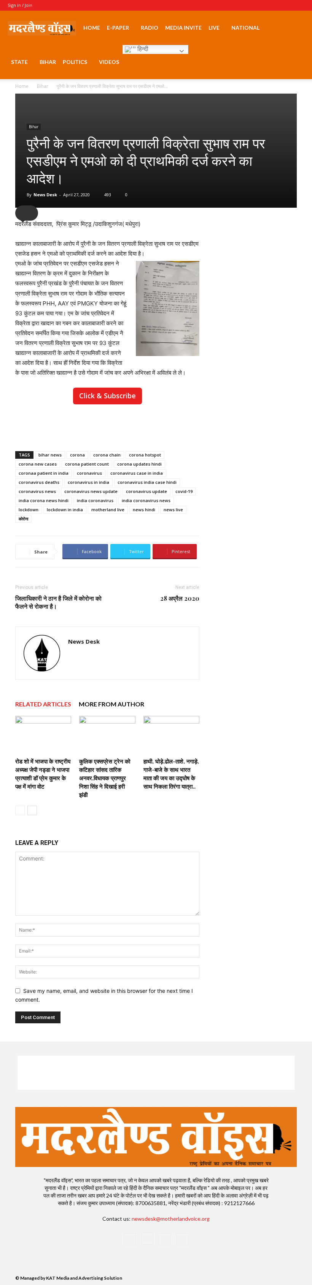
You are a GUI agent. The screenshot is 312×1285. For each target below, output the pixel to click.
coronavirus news (37, 491)
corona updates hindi (139, 464)
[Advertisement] (107, 425)
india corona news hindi (43, 500)
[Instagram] (273, 5)
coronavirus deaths (39, 482)
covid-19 (184, 491)
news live (173, 509)
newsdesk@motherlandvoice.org (171, 1218)
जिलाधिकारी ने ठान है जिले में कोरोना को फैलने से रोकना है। (58, 602)
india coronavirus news (146, 500)
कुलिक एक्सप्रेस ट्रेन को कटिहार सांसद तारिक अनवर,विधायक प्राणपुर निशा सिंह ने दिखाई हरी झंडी (104, 777)
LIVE (214, 27)
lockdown (28, 509)
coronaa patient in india (43, 473)
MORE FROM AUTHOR (111, 704)
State (19, 62)
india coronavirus (95, 500)
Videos (109, 62)
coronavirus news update (91, 491)
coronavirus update (146, 491)
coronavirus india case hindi (147, 482)
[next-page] (32, 810)
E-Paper (118, 27)
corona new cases (38, 464)
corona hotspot (145, 455)
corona (77, 455)
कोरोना (23, 519)
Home (91, 27)
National (245, 27)
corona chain (107, 455)
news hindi (144, 509)
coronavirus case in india (136, 473)
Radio (149, 27)
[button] (295, 28)
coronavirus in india (88, 482)
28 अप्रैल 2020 (179, 598)
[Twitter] (286, 5)
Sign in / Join (20, 5)
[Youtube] (298, 5)
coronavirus (89, 473)
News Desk (45, 194)
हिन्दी (142, 49)
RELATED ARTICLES (43, 704)
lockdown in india (65, 509)
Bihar (48, 62)
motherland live (107, 509)
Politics (75, 62)
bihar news (50, 455)
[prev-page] (20, 810)
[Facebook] (261, 5)
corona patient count (87, 464)
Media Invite (183, 27)
